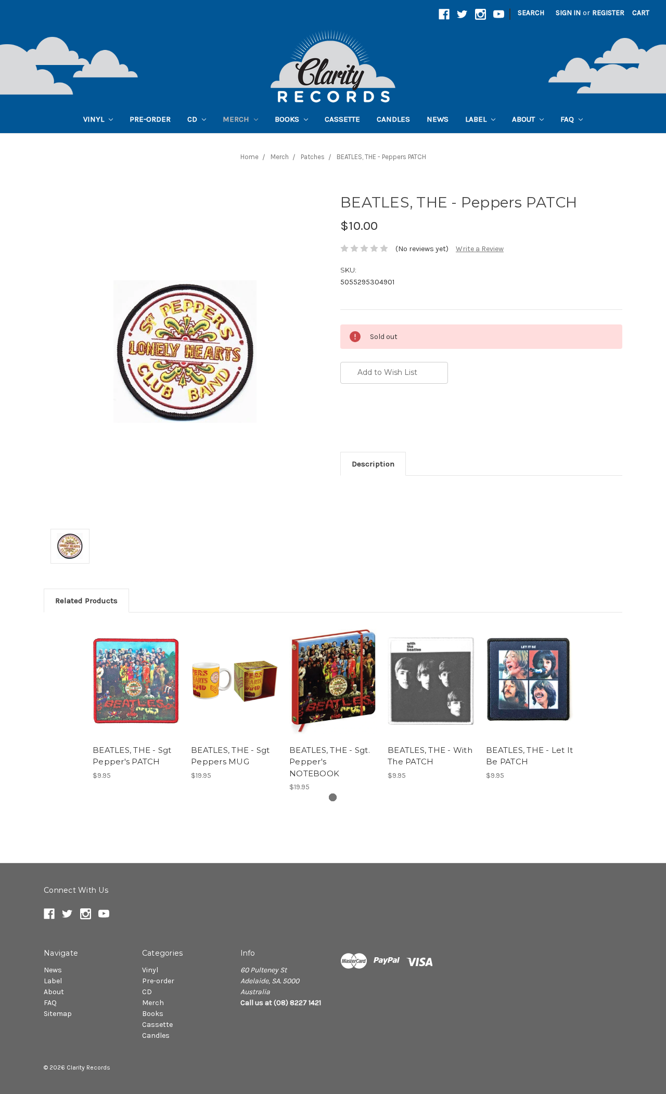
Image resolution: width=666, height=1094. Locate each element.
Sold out (136, 690)
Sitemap (58, 1013)
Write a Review (480, 248)
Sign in (568, 12)
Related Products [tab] (86, 600)
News (438, 119)
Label (477, 119)
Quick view (136, 672)
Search (531, 12)
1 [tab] (333, 797)
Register (608, 12)
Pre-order (150, 119)
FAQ (568, 119)
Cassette (342, 119)
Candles (393, 119)
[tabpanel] (136, 701)
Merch (237, 119)
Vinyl (94, 119)
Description (373, 463)
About (524, 119)
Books (288, 119)
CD (193, 119)
